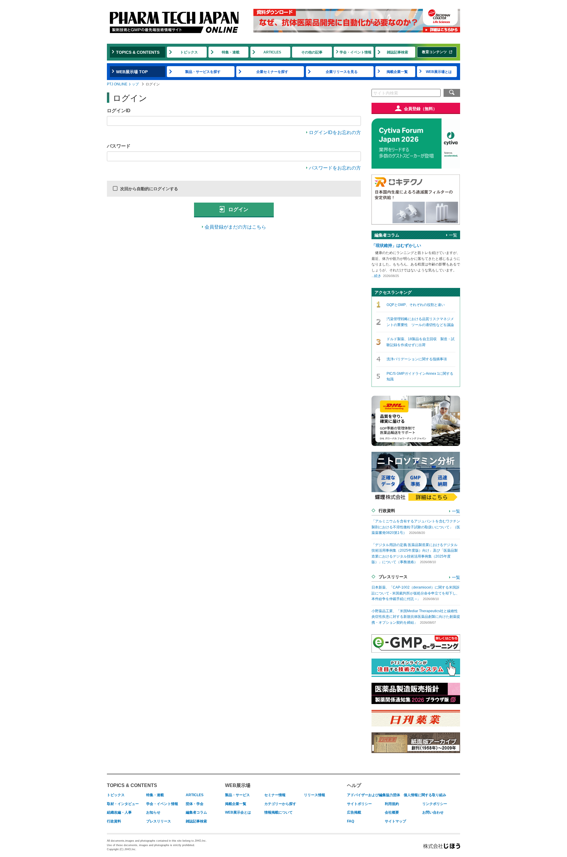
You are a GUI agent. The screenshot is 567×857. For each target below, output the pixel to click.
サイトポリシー (359, 804)
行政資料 (114, 821)
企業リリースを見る (342, 72)
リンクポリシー (434, 804)
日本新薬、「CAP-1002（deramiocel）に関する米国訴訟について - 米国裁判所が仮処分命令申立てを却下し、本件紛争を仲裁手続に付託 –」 (416, 593)
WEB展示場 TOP (132, 71)
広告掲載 (354, 812)
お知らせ (153, 812)
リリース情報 (314, 795)
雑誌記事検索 (397, 52)
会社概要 (392, 812)
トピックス (189, 52)
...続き (376, 276)
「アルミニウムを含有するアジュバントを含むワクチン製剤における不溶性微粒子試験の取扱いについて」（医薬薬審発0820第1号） (416, 527)
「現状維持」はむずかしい (396, 245)
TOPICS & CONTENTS (137, 52)
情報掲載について (278, 812)
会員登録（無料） (420, 108)
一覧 (453, 235)
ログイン (237, 209)
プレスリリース (158, 821)
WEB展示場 (237, 785)
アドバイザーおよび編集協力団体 (373, 795)
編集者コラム (196, 812)
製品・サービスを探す (203, 72)
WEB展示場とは (439, 72)
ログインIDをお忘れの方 (335, 132)
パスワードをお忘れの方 (335, 167)
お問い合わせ (433, 812)
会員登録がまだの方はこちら (235, 226)
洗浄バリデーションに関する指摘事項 (417, 359)
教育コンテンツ (434, 52)
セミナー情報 (275, 795)
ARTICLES (272, 52)
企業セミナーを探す (272, 72)
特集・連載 (230, 52)
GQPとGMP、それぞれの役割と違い (416, 305)
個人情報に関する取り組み (425, 795)
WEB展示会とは (238, 812)
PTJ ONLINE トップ (123, 84)
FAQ (350, 821)
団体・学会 (194, 804)
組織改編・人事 (119, 812)
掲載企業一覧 (397, 72)
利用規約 (392, 804)
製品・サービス (237, 795)
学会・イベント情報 (356, 52)
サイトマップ (395, 821)
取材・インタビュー (123, 804)
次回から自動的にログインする (149, 188)
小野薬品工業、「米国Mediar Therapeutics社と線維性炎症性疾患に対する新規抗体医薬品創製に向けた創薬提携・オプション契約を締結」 (416, 617)
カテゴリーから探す (280, 804)
